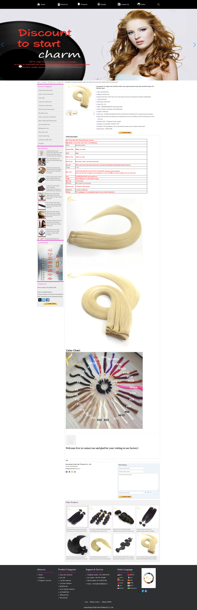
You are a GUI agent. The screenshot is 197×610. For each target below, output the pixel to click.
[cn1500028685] (75, 472)
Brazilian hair (52, 82)
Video (143, 4)
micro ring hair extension (47, 117)
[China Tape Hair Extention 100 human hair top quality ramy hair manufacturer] (42, 154)
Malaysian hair (44, 128)
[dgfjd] (40, 300)
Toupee (41, 143)
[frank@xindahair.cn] (72, 472)
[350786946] (69, 472)
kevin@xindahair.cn (100, 584)
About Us (64, 4)
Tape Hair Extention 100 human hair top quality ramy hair (54, 152)
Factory (40, 575)
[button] (194, 45)
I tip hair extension (45, 102)
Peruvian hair (43, 132)
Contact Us (125, 4)
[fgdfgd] (47, 300)
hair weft (42, 98)
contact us (41, 578)
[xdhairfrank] (66, 472)
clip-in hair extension (46, 94)
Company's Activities (44, 581)
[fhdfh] (43, 300)
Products (84, 4)
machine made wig (45, 139)
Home (43, 4)
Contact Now (50, 303)
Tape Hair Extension (46, 90)
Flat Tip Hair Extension (47, 109)
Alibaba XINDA (106, 602)
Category (44, 82)
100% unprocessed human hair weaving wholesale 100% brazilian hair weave (53, 170)
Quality (103, 4)
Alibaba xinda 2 (95, 602)
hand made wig (44, 136)
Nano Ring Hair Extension (48, 120)
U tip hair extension (45, 105)
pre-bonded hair (44, 124)
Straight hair (60, 82)
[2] (98, 80)
